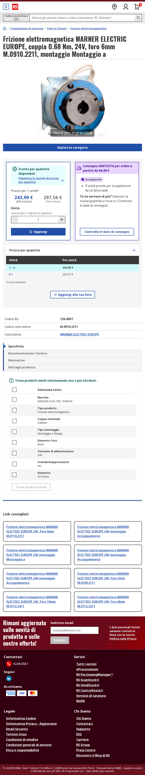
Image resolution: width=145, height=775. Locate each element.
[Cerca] (138, 17)
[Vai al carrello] (137, 6)
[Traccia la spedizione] (114, 6)
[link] (41, 180)
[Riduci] (15, 219)
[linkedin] (9, 678)
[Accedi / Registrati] (126, 6)
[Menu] (6, 7)
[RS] (15, 7)
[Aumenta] (61, 219)
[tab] (72, 346)
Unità (15, 208)
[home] (4, 28)
